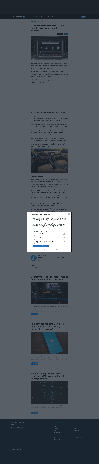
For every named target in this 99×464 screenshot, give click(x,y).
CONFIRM (41, 245)
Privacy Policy (56, 249)
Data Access (49, 249)
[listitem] (49, 231)
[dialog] (49, 232)
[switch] (63, 234)
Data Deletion (43, 249)
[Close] (69, 214)
